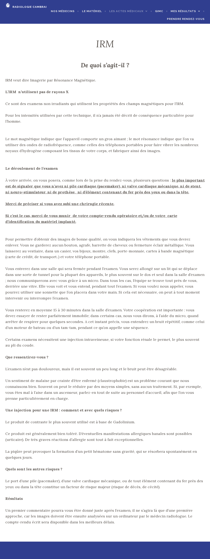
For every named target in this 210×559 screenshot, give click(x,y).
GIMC (159, 11)
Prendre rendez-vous (186, 18)
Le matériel (92, 11)
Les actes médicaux (126, 11)
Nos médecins (63, 11)
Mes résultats (183, 11)
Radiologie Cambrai (30, 6)
